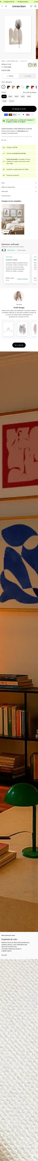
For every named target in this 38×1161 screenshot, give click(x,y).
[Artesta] (19, 6)
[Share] (35, 65)
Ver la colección (19, 345)
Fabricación (4, 191)
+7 (32, 115)
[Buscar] (6, 6)
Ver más (3, 140)
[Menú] (2, 6)
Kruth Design (7, 67)
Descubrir (4, 955)
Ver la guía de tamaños (30, 92)
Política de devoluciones (8, 187)
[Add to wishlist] (30, 65)
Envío (3, 183)
